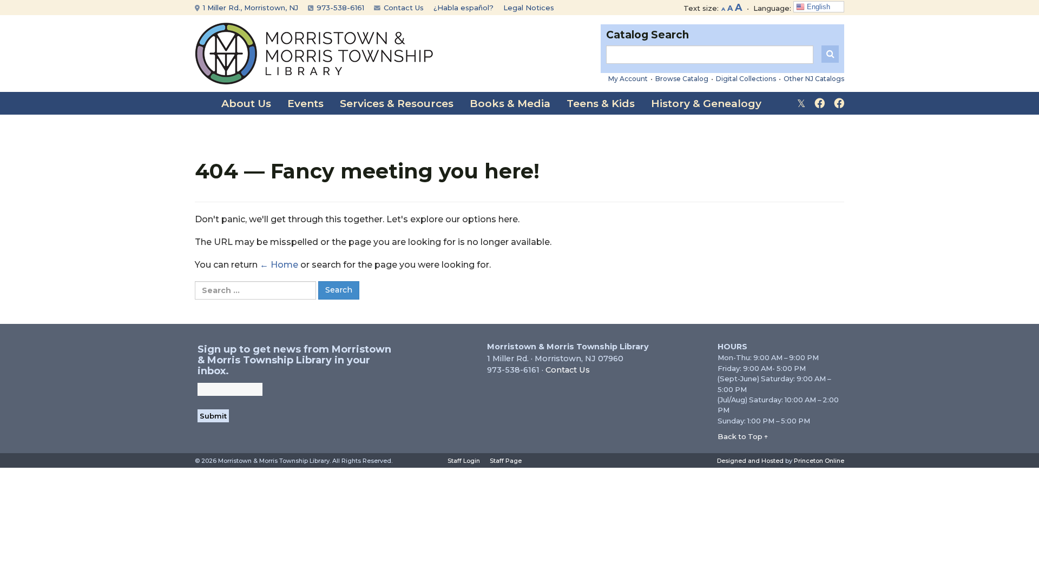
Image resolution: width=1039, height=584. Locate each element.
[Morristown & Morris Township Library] (314, 53)
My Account (628, 79)
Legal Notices (528, 7)
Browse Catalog (681, 79)
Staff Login (464, 460)
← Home (279, 265)
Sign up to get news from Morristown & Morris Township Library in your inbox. (294, 360)
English (817, 7)
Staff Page (506, 460)
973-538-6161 (339, 7)
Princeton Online (819, 460)
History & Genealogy (706, 103)
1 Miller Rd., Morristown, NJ (249, 7)
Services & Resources (396, 103)
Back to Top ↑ (743, 436)
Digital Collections (746, 79)
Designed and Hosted (750, 460)
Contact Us (403, 7)
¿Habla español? (463, 7)
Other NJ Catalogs (814, 79)
